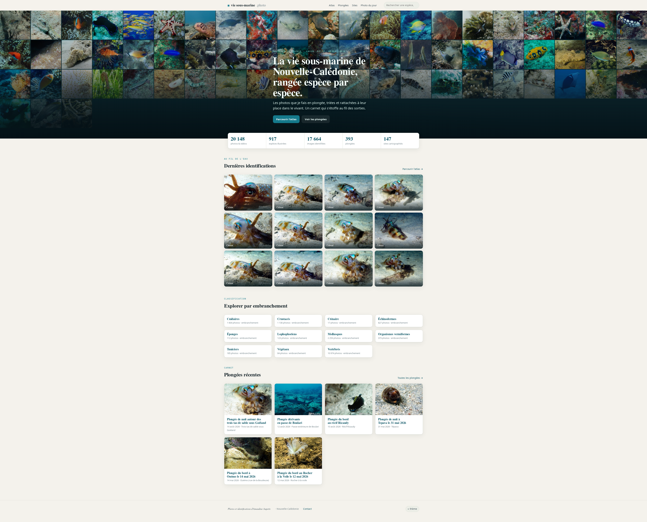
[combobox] (401, 5)
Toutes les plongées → (410, 377)
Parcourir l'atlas (286, 119)
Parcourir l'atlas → (413, 169)
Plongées (343, 5)
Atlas (332, 5)
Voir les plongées (316, 119)
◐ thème (412, 508)
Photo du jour (369, 5)
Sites (354, 5)
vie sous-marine (248, 5)
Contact (307, 508)
